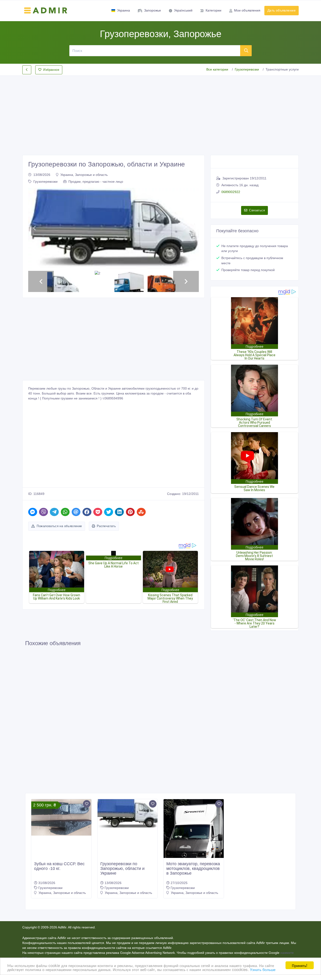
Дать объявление (281, 10)
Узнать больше (262, 969)
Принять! (299, 965)
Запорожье (152, 10)
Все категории (217, 69)
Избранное (51, 69)
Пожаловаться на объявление (59, 526)
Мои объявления (247, 10)
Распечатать (106, 526)
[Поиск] (246, 50)
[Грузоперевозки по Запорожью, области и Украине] (128, 813)
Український (183, 10)
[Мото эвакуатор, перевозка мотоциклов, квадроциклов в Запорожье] (194, 839)
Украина (123, 10)
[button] (34, 228)
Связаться (257, 210)
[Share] (32, 512)
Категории (213, 10)
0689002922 (230, 192)
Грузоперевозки (247, 69)
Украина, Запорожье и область (84, 175)
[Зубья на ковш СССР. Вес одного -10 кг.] (61, 817)
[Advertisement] (160, 111)
